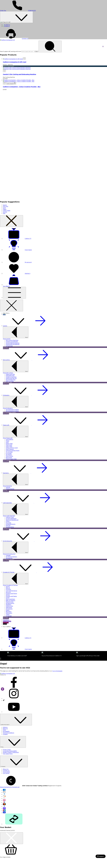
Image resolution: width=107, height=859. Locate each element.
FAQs (4, 730)
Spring (5, 205)
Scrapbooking (10, 527)
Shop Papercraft (8, 438)
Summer (8, 589)
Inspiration (6, 620)
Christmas (9, 615)
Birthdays (8, 611)
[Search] (50, 46)
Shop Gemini (6, 339)
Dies (4, 213)
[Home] (7, 40)
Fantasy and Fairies (11, 596)
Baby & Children (10, 600)
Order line (18, 10)
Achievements (10, 603)
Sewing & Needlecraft (12, 520)
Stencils (8, 525)
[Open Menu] (14, 292)
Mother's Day (9, 602)
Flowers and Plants (11, 593)
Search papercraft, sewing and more (10, 51)
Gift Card (5, 206)
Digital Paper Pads (11, 459)
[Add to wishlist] (24, 58)
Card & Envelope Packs (12, 450)
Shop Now (6, 348)
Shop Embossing (8, 408)
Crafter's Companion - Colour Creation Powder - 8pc (21, 87)
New (4, 314)
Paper (4, 209)
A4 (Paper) (9, 454)
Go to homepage (57, 671)
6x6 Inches (9, 457)
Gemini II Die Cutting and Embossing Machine (19, 74)
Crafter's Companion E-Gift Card (14, 62)
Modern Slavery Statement (11, 752)
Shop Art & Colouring (9, 554)
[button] (103, 46)
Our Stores (6, 773)
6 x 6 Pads (9, 453)
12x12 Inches (9, 456)
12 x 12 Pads (9, 452)
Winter (8, 595)
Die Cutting (6, 360)
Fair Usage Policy (8, 753)
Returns (5, 728)
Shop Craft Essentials (9, 515)
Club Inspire (6, 772)
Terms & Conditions (8, 733)
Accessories (9, 558)
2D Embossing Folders (12, 409)
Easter (8, 610)
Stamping (6, 473)
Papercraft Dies (10, 374)
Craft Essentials (7, 502)
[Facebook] (14, 687)
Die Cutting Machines (12, 340)
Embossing (6, 395)
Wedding (8, 604)
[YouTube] (14, 712)
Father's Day (9, 606)
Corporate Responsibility (10, 751)
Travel (7, 614)
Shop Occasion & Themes (10, 585)
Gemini (5, 212)
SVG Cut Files (10, 381)
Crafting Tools (10, 517)
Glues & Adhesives (11, 518)
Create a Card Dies (11, 377)
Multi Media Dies (10, 379)
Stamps (8, 487)
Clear (36, 51)
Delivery (5, 727)
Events (5, 624)
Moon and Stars (10, 599)
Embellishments (10, 524)
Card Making (9, 439)
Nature (8, 588)
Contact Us (25, 38)
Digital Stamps (10, 488)
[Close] (11, 221)
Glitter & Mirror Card (12, 447)
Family (8, 597)
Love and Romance (11, 590)
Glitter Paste (6, 210)
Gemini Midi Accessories (12, 343)
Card (4, 207)
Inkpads (8, 555)
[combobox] (27, 51)
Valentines (9, 607)
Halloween (9, 613)
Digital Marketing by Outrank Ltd (9, 787)
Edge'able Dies (10, 375)
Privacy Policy (7, 749)
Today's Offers (7, 621)
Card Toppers (10, 449)
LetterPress (9, 345)
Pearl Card (9, 445)
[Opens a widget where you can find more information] (100, 856)
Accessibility (6, 731)
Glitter (8, 521)
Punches (8, 522)
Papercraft (6, 425)
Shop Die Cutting (8, 373)
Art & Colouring (7, 541)
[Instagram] (14, 698)
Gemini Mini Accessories (12, 344)
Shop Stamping (7, 486)
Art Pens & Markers (11, 556)
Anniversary (9, 608)
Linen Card (9, 446)
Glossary (5, 734)
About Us (5, 769)
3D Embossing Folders (12, 411)
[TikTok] (4, 700)
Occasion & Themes (9, 572)
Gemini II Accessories (12, 341)
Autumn (8, 592)
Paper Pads (9, 443)
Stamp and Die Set (11, 378)
